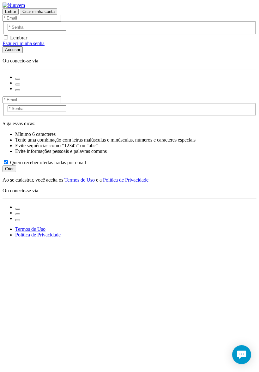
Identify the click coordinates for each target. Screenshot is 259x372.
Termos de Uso (79, 180)
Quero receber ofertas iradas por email (48, 162)
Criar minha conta (38, 11)
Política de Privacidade (125, 180)
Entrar (10, 11)
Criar (9, 168)
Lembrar (18, 37)
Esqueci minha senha (24, 43)
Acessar (12, 49)
